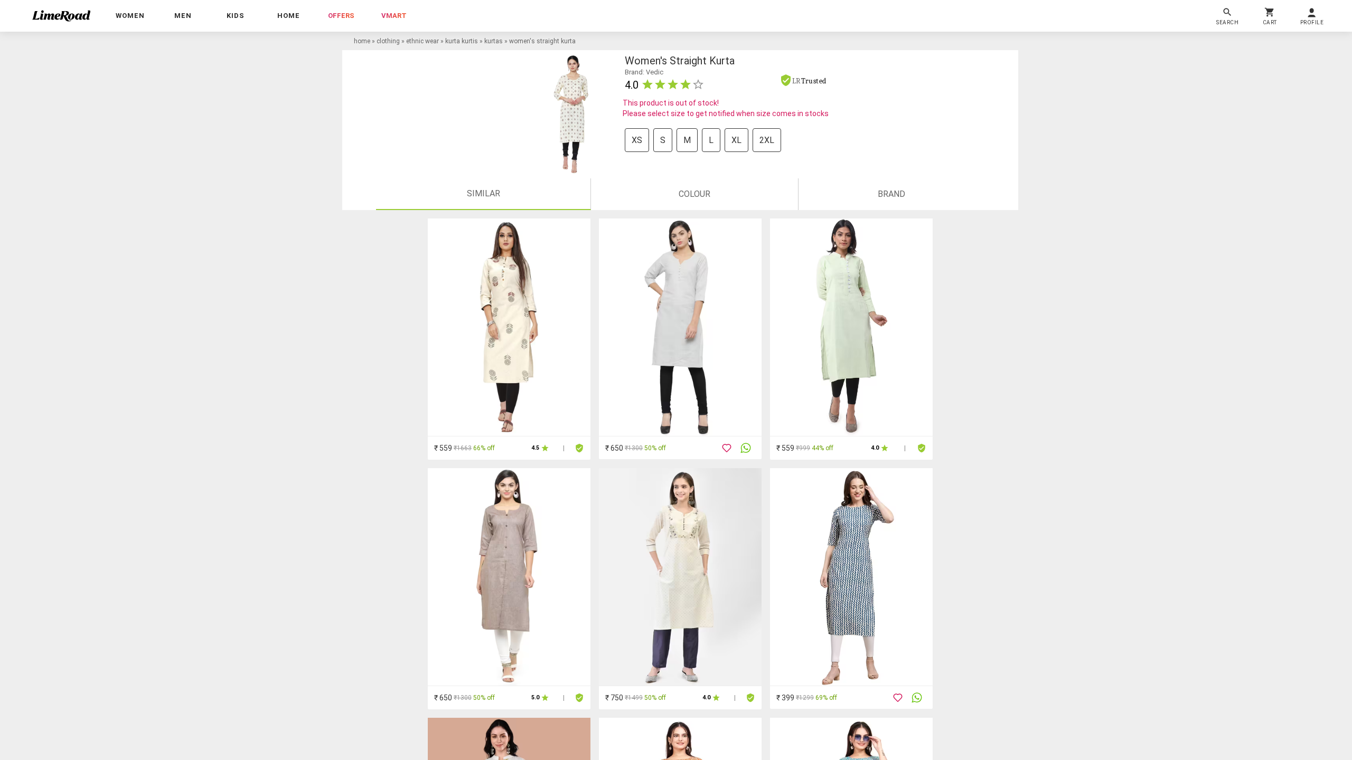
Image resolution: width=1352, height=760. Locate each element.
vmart (394, 16)
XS (637, 140)
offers (341, 16)
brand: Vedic (644, 72)
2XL (766, 140)
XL (736, 140)
